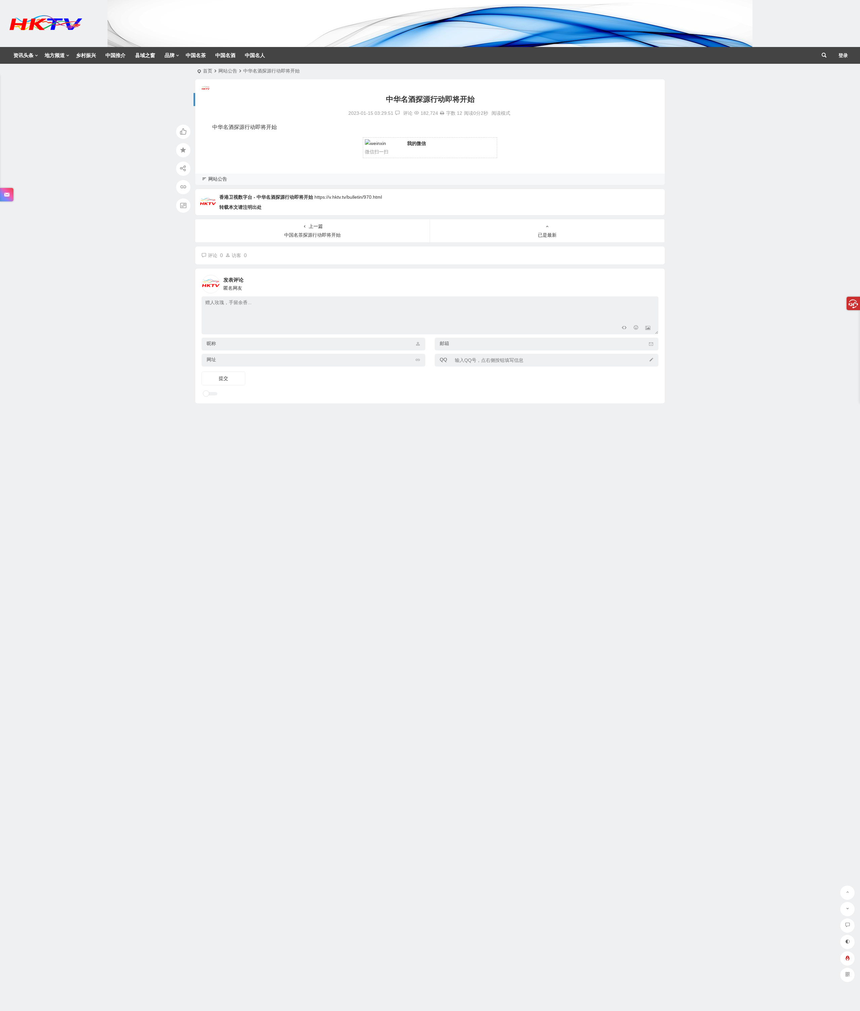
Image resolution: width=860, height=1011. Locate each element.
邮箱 (444, 343)
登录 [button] (843, 55)
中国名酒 (225, 55)
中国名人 (255, 55)
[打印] (442, 113)
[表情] (635, 328)
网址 (211, 359)
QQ (443, 359)
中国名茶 (196, 55)
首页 (207, 71)
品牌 (170, 55)
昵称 (211, 343)
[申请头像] (652, 282)
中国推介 (115, 55)
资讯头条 (23, 55)
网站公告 (227, 71)
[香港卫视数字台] (46, 28)
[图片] (647, 328)
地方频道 (55, 55)
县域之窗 (145, 55)
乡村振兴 (86, 55)
